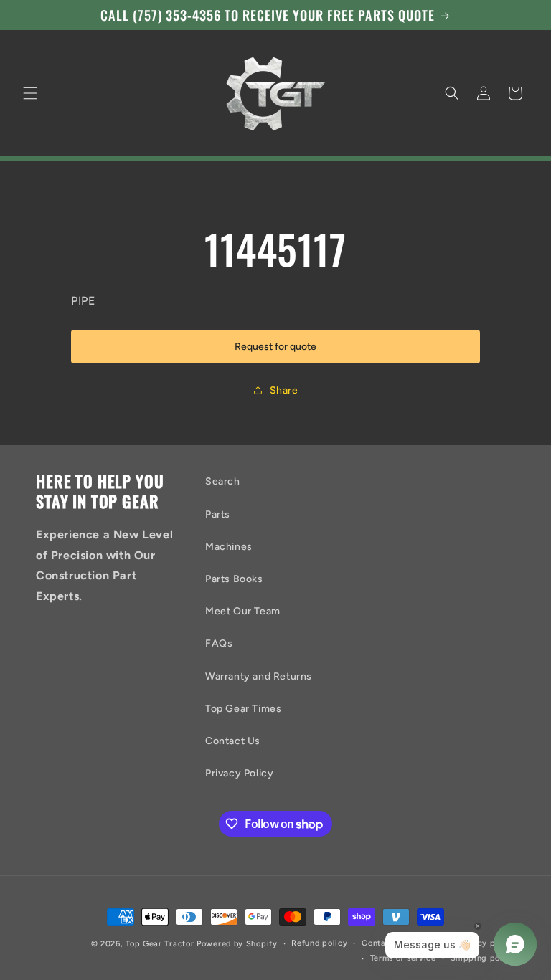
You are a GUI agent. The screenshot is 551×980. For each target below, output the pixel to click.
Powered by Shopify (237, 943)
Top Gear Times (243, 709)
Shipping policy (483, 958)
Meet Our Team (243, 611)
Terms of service (403, 958)
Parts (217, 514)
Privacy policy (486, 943)
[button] (30, 93)
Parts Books (234, 579)
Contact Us (232, 741)
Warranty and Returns (258, 676)
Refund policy (319, 943)
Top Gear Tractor (160, 943)
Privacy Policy (239, 773)
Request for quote (275, 347)
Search (222, 481)
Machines (229, 547)
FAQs (218, 643)
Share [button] (284, 390)
